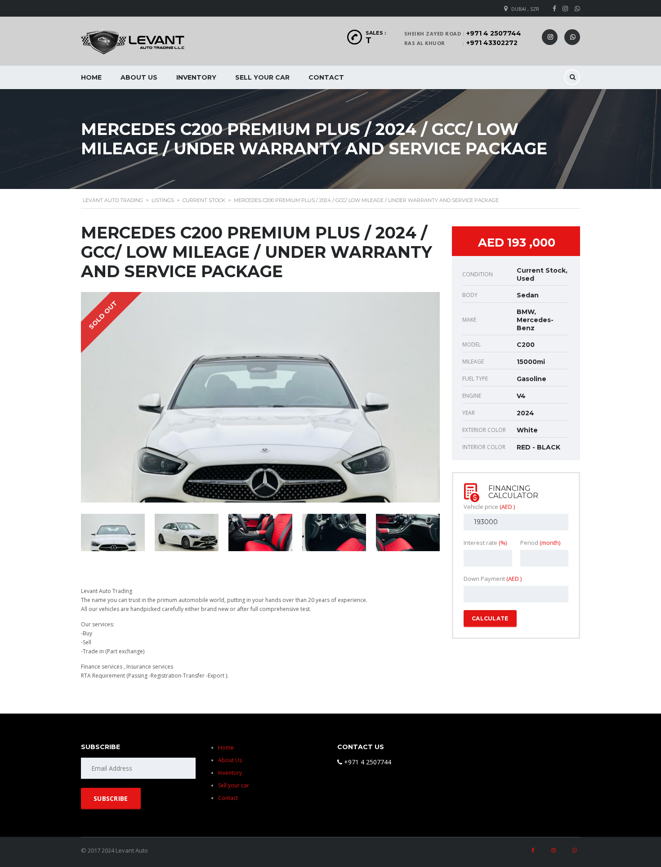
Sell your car (262, 77)
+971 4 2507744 (493, 33)
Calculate (490, 618)
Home (91, 77)
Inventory (196, 77)
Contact (326, 77)
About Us (139, 77)
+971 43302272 (492, 43)
